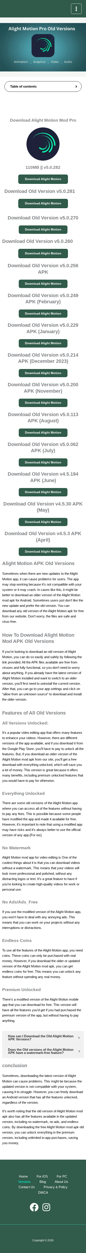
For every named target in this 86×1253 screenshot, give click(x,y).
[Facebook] (34, 1207)
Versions (24, 1182)
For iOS (42, 1176)
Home (23, 1176)
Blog (42, 1182)
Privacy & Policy (55, 1187)
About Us (61, 1182)
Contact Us (27, 1187)
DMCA (43, 1192)
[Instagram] (46, 1207)
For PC (62, 1176)
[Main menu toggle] (76, 9)
